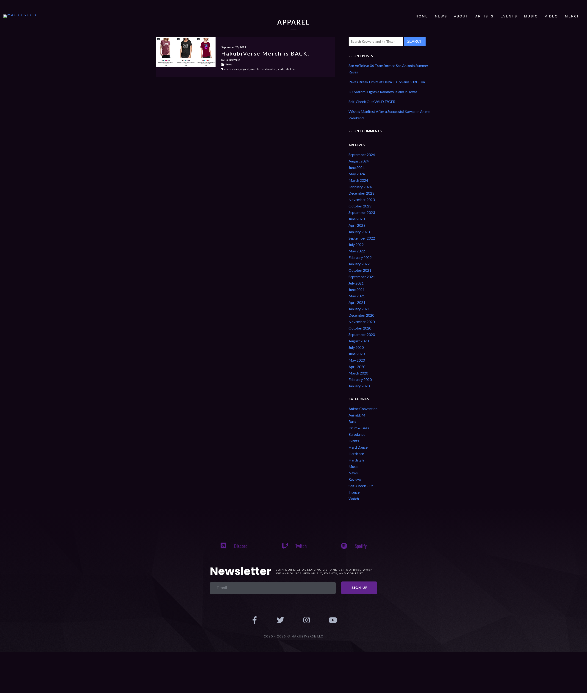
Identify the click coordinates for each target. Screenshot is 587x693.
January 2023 (359, 231)
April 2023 (357, 225)
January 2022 (359, 264)
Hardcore (356, 453)
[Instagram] (306, 620)
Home (422, 16)
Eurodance (357, 434)
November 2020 (362, 321)
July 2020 (356, 347)
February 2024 (360, 186)
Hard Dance (358, 447)
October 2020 (360, 328)
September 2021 (362, 276)
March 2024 (358, 180)
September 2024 (362, 154)
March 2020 (358, 373)
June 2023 (357, 219)
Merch (572, 16)
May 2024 (357, 174)
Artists (484, 16)
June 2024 (357, 167)
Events (509, 16)
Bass (352, 421)
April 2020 (357, 366)
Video (551, 16)
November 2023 (362, 199)
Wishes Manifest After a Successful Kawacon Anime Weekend (389, 114)
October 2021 (360, 270)
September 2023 (362, 212)
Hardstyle (356, 460)
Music (531, 16)
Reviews (355, 479)
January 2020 (359, 386)
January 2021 (359, 309)
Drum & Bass (359, 428)
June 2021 (357, 289)
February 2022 (360, 257)
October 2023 (360, 206)
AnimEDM (357, 415)
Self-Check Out (361, 485)
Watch (354, 498)
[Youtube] (332, 620)
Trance (354, 492)
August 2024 (359, 161)
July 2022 (356, 244)
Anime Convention (363, 408)
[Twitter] (280, 620)
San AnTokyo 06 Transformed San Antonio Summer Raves (388, 68)
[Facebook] (254, 620)
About (461, 16)
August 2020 (359, 341)
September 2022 (362, 238)
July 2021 (356, 283)
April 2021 (357, 302)
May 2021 (357, 296)
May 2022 (357, 251)
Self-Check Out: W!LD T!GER (372, 101)
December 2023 (361, 193)
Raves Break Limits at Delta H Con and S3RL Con (387, 82)
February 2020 (360, 379)
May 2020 (357, 360)
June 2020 (357, 354)
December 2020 (361, 315)
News (441, 16)
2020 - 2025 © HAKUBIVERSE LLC (293, 636)
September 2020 (362, 334)
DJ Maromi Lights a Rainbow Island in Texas (383, 91)
